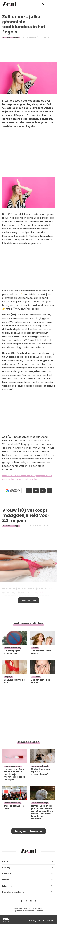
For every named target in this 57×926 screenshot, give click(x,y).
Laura (45, 526)
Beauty (6, 867)
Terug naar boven (26, 831)
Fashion (6, 873)
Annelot (46, 37)
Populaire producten (13, 891)
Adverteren (37, 908)
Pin (43, 490)
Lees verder (28, 600)
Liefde (5, 879)
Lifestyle (7, 885)
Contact (39, 911)
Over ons (27, 908)
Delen (29, 490)
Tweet (36, 490)
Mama (5, 861)
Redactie (18, 908)
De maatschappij (11, 37)
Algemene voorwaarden (24, 911)
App (49, 490)
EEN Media (49, 920)
